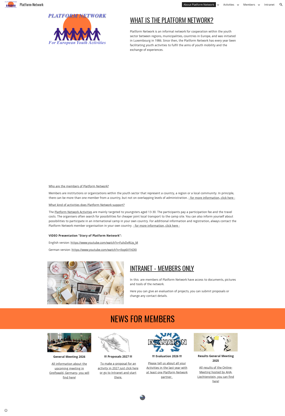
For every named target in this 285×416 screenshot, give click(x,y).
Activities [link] (228, 4)
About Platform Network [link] (199, 4)
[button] (281, 5)
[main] (183, 20)
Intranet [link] (269, 4)
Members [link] (249, 4)
